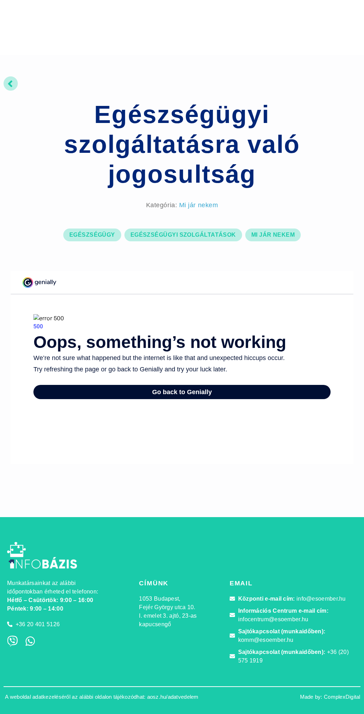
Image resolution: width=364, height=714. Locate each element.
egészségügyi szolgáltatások (183, 235)
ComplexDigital (342, 697)
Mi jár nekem (198, 205)
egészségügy (92, 235)
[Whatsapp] (30, 641)
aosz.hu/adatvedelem (173, 697)
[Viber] (12, 641)
